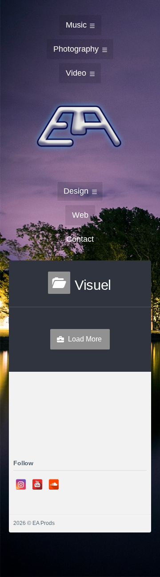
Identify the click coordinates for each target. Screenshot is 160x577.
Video (76, 73)
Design (76, 191)
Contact (80, 239)
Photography (76, 49)
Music (76, 24)
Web (80, 215)
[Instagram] (21, 484)
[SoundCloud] (53, 484)
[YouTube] (37, 484)
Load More (85, 339)
